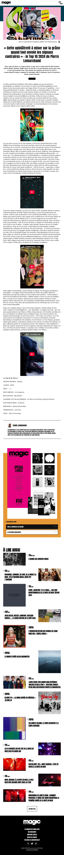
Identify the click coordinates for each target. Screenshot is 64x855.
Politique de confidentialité (32, 840)
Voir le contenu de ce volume (15, 527)
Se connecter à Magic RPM (32, 829)
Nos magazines (32, 832)
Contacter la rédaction (32, 849)
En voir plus (32, 809)
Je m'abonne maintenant (14, 532)
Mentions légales (32, 834)
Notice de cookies (32, 837)
